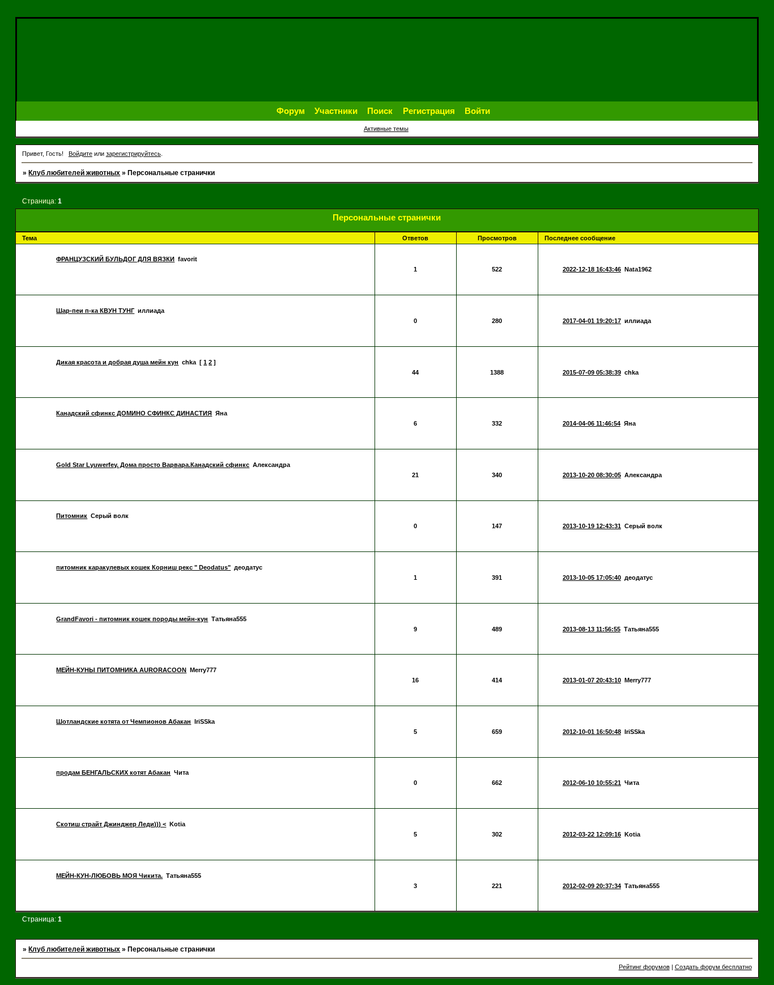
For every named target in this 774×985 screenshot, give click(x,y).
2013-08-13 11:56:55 (591, 629)
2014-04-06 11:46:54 (591, 423)
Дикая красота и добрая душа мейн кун (117, 362)
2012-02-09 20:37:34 (592, 885)
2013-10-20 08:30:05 (592, 475)
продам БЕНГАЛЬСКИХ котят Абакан (113, 772)
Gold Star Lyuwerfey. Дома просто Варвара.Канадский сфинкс (152, 464)
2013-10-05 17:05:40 (592, 577)
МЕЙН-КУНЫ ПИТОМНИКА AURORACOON (121, 669)
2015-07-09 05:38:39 (592, 372)
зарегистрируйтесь (133, 153)
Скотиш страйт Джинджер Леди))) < (111, 824)
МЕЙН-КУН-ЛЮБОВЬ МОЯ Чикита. (109, 875)
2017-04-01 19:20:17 (592, 320)
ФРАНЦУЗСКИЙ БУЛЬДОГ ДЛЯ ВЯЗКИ (115, 259)
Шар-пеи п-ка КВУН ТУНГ (95, 310)
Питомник (71, 515)
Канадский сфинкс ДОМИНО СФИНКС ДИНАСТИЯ (134, 413)
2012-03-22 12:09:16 (592, 834)
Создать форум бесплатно (713, 966)
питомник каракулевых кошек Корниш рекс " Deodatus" (143, 567)
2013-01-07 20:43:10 (592, 680)
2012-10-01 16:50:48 (592, 731)
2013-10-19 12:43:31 (592, 526)
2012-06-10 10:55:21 (592, 782)
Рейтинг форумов (644, 966)
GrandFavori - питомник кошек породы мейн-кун (132, 618)
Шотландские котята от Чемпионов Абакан (123, 721)
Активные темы (386, 128)
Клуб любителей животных (74, 173)
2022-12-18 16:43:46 (592, 269)
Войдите (80, 153)
